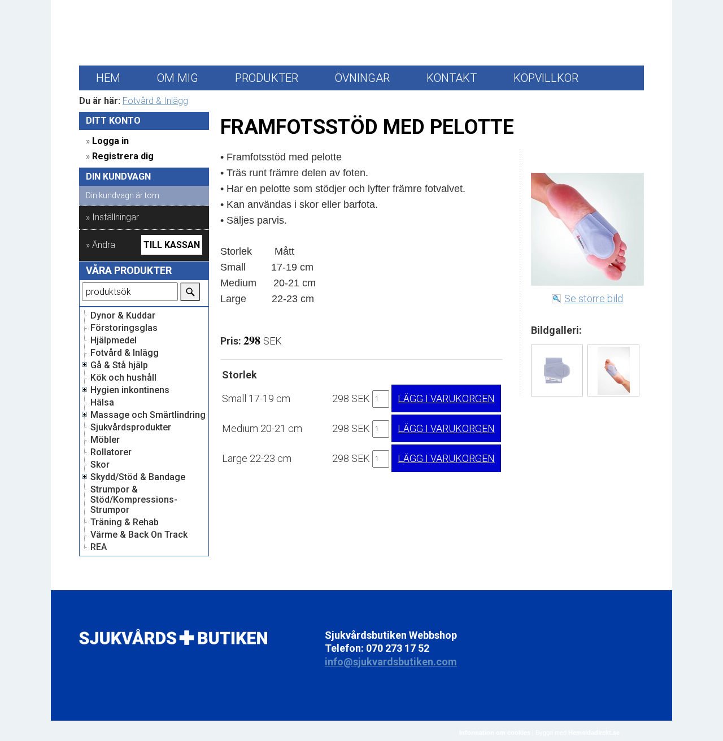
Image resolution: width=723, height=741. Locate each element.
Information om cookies (494, 732)
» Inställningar (112, 217)
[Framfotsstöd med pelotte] (557, 370)
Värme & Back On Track (139, 535)
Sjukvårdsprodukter (130, 427)
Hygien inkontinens (129, 390)
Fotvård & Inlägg (155, 100)
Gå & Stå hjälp (119, 365)
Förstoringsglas (124, 328)
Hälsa (102, 403)
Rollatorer (111, 452)
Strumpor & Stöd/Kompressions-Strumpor (133, 500)
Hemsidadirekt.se (594, 732)
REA (98, 547)
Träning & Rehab (124, 522)
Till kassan (171, 244)
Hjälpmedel (113, 340)
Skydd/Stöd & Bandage (137, 477)
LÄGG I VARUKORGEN (446, 398)
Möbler (105, 440)
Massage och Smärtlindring (148, 415)
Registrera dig (123, 156)
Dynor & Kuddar (122, 316)
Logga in (110, 141)
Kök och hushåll (123, 378)
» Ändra (100, 244)
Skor (100, 465)
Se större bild (593, 298)
